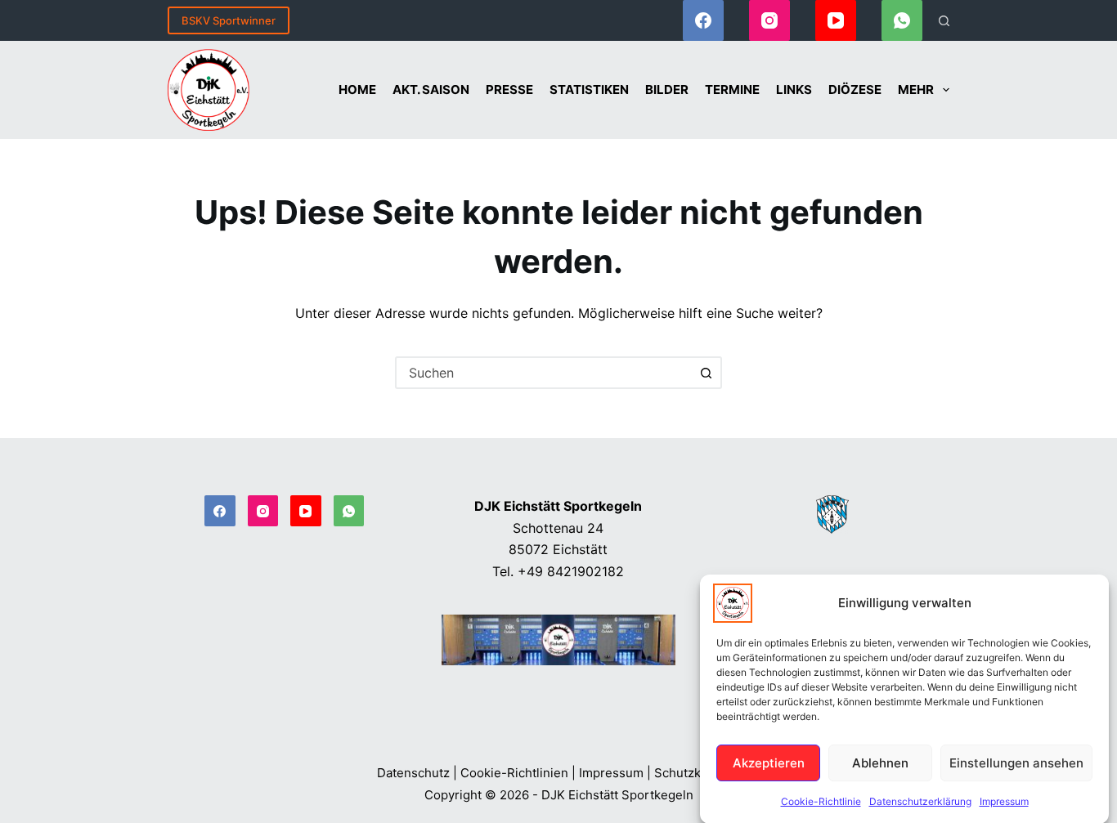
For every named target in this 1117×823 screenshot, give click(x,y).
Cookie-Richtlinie (821, 801)
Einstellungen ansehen (1016, 762)
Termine (732, 89)
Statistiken (589, 89)
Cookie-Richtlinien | (518, 773)
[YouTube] (835, 20)
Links (794, 89)
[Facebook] (703, 20)
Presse (509, 89)
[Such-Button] (705, 372)
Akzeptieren (769, 762)
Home (357, 89)
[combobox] (544, 372)
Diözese (854, 89)
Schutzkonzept (697, 773)
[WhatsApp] (901, 20)
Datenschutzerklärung (920, 801)
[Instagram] (769, 20)
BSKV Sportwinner (229, 20)
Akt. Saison (431, 89)
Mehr (916, 89)
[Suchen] (944, 21)
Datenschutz (413, 773)
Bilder (667, 89)
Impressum (1004, 801)
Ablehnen (880, 762)
